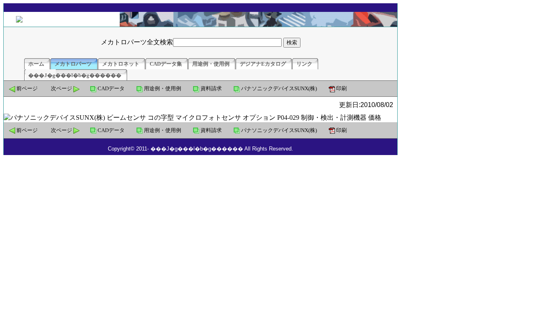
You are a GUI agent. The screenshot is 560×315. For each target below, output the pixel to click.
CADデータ (111, 88)
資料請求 (211, 88)
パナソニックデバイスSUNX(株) (279, 88)
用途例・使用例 (162, 88)
